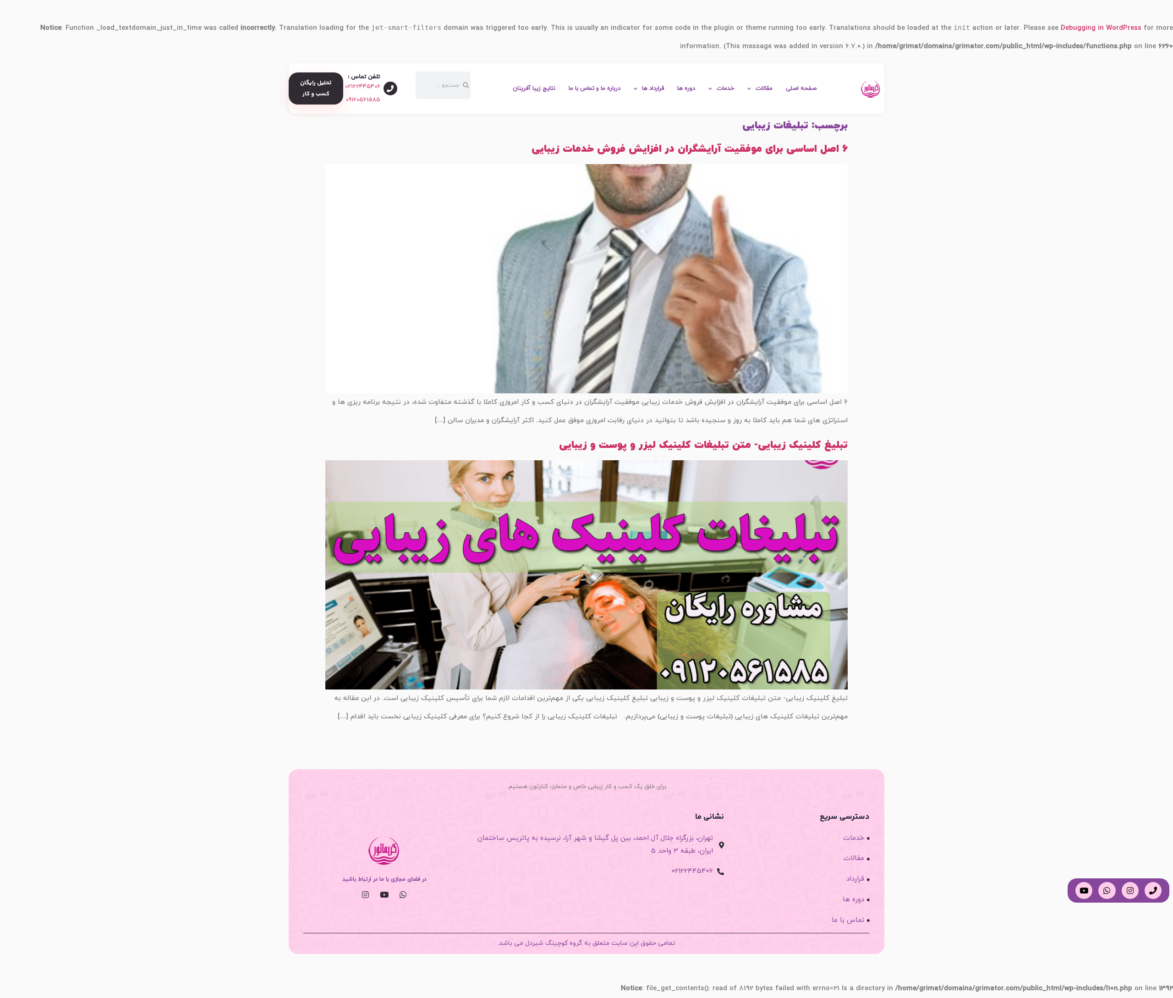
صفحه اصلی (801, 88)
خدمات (725, 88)
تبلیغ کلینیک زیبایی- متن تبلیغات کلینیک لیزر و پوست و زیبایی (703, 445)
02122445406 (362, 87)
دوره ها (686, 88)
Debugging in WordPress (1101, 28)
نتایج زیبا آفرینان (534, 88)
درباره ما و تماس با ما (594, 88)
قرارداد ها (653, 88)
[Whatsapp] (403, 894)
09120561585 (363, 100)
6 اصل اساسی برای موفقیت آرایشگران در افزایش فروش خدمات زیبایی (690, 149)
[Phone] (1153, 890)
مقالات (764, 88)
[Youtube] (384, 894)
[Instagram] (365, 894)
